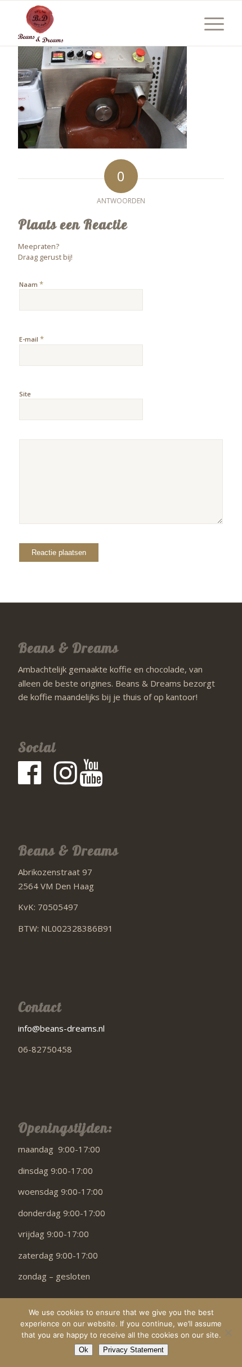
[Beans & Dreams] (100, 23)
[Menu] (208, 23)
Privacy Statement (133, 1350)
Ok (83, 1350)
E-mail (31, 339)
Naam (31, 284)
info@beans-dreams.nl (61, 1028)
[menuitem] (208, 23)
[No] (228, 1332)
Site (25, 394)
